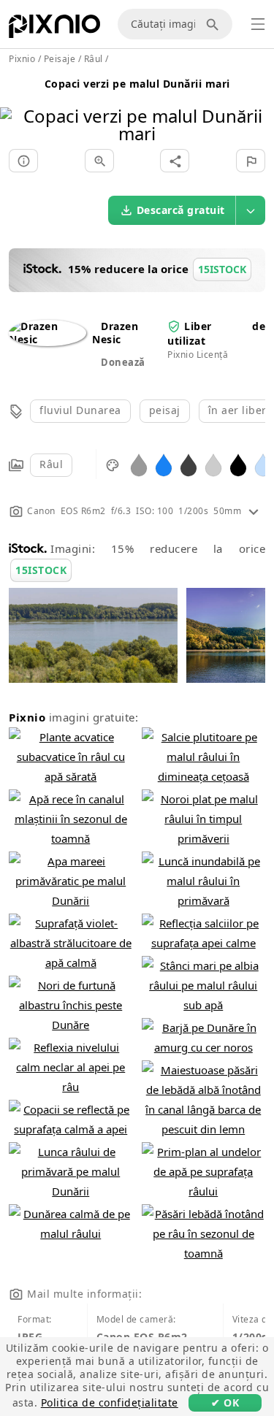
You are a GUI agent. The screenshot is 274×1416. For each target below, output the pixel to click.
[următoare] (257, 106)
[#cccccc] (213, 464)
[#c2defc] (263, 464)
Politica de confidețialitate (109, 1402)
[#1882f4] (163, 464)
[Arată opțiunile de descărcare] (250, 210)
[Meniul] (258, 24)
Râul (51, 464)
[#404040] (188, 464)
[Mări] (99, 160)
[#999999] (138, 464)
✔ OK (225, 1402)
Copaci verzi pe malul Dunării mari (137, 84)
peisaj (164, 410)
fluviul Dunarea (80, 410)
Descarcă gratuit (181, 210)
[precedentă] (16, 106)
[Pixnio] (54, 29)
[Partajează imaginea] (174, 160)
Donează (123, 362)
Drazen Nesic (115, 332)
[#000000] (238, 464)
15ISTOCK (40, 570)
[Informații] (23, 160)
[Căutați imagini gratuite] (215, 24)
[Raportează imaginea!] (250, 160)
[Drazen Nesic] (47, 339)
